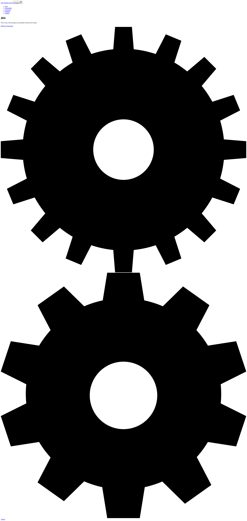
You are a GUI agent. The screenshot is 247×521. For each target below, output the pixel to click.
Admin (3, 519)
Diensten (7, 11)
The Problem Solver (7, 3)
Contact (7, 13)
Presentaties (8, 8)
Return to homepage (7, 26)
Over (6, 6)
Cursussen (8, 10)
